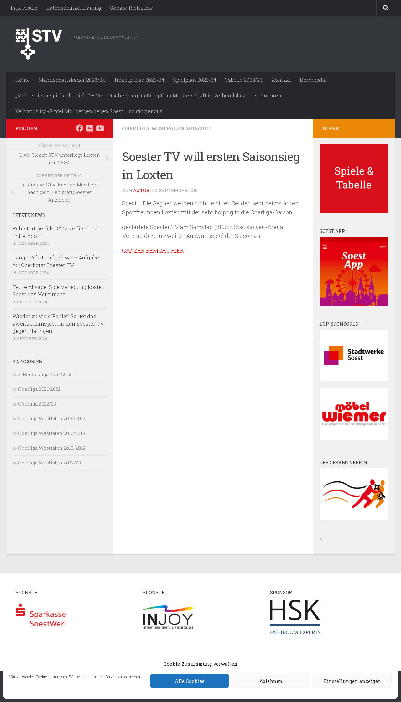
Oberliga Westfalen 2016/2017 (166, 128)
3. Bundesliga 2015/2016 (44, 374)
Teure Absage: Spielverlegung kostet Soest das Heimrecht (58, 290)
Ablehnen (271, 681)
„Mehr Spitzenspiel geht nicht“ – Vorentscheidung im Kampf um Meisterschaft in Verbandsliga (130, 95)
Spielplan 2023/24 (194, 79)
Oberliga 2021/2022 (39, 389)
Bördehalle (313, 79)
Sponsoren (267, 95)
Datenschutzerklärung (73, 7)
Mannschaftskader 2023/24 (72, 79)
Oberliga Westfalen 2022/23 (49, 462)
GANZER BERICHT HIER (153, 250)
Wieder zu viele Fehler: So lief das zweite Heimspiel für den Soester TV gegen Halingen (58, 323)
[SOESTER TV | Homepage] (39, 44)
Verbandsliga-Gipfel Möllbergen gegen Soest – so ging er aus (88, 111)
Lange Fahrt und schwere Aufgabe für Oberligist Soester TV (56, 261)
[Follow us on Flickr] (89, 128)
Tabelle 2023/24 (244, 79)
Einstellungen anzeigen (352, 681)
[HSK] (295, 634)
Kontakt (281, 79)
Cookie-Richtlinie (131, 7)
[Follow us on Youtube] (99, 128)
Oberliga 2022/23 (37, 404)
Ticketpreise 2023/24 (139, 79)
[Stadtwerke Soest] (354, 379)
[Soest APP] (354, 304)
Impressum (24, 7)
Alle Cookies (190, 681)
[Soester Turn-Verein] (354, 518)
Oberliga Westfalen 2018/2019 (52, 448)
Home (22, 79)
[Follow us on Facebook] (79, 128)
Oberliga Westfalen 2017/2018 (51, 433)
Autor (141, 190)
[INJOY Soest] (168, 634)
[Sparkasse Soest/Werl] (41, 634)
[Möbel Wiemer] (354, 438)
